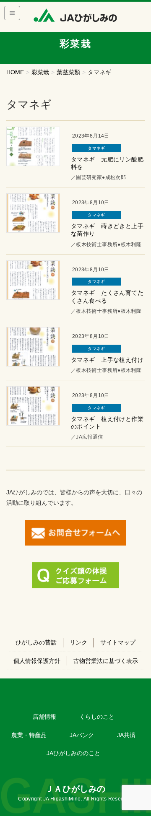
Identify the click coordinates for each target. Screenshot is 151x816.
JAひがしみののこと (73, 753)
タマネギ (96, 148)
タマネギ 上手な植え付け (107, 359)
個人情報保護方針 (36, 660)
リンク (78, 642)
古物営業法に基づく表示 (105, 660)
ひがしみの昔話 (36, 642)
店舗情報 (44, 716)
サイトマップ (117, 642)
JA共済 (126, 735)
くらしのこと (97, 716)
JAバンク (82, 735)
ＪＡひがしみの (75, 788)
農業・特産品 (29, 735)
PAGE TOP (139, 784)
